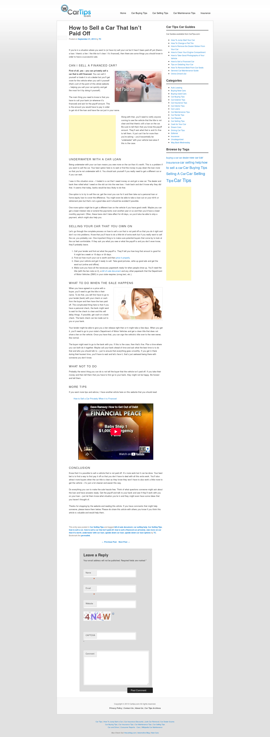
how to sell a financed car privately (130, 529)
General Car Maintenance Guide (185, 70)
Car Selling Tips (160, 13)
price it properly (123, 257)
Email (90, 589)
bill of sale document (111, 270)
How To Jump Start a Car (113, 721)
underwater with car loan (93, 532)
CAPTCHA (90, 635)
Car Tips (182, 180)
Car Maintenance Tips (184, 13)
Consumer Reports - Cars (130, 727)
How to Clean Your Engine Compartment (188, 52)
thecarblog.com (130, 732)
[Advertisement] (92, 134)
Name (90, 573)
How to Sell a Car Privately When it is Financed (95, 398)
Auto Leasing (176, 87)
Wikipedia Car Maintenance (152, 727)
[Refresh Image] (113, 613)
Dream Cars (176, 127)
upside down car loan (114, 532)
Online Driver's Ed (178, 73)
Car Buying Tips (139, 13)
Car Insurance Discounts (133, 721)
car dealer (184, 157)
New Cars (155, 732)
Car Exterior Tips (178, 99)
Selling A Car (176, 173)
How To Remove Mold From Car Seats (187, 67)
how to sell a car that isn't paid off (99, 529)
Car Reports (176, 118)
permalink (85, 535)
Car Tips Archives (153, 708)
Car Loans (175, 108)
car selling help (140, 527)
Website (89, 603)
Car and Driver (113, 727)
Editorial (174, 133)
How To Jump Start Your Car (183, 40)
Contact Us (129, 708)
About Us (139, 708)
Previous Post (109, 541)
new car (193, 157)
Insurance (205, 13)
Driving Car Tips (178, 130)
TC (100, 39)
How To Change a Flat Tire (182, 43)
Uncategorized (177, 139)
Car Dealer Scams (167, 721)
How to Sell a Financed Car (182, 61)
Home (123, 13)
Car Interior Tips (178, 105)
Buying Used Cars (178, 93)
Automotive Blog (144, 732)
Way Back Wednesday (180, 142)
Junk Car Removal (152, 721)
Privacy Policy (115, 708)
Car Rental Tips (177, 115)
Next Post (124, 541)
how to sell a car (76, 529)
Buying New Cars (178, 90)
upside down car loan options (138, 532)
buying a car (172, 157)
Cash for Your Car (178, 124)
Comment (90, 653)
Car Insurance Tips (179, 102)
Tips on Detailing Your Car (182, 64)
